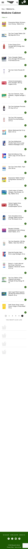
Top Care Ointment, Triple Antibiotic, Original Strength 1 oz (16, 95)
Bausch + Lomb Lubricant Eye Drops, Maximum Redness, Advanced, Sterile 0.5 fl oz (16, 266)
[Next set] (22, 316)
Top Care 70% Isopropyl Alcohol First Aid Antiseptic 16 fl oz (16, 119)
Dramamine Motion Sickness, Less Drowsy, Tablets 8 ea (17, 23)
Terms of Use (18, 547)
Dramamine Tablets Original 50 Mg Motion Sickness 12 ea (16, 179)
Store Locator (14, 535)
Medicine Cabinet (11, 9)
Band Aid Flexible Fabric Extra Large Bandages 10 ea (16, 253)
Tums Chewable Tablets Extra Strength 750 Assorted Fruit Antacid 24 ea (16, 59)
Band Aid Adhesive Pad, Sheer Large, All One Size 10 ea (16, 155)
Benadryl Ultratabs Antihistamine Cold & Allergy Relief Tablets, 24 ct (16, 230)
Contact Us (22, 535)
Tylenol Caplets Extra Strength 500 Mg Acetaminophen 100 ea (15, 205)
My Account (6, 535)
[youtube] (16, 539)
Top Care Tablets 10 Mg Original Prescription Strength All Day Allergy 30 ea (16, 280)
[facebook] (9, 539)
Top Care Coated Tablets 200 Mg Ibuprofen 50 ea (16, 34)
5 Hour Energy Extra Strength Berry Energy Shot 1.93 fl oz (16, 46)
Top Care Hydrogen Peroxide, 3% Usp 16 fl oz (17, 107)
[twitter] (12, 539)
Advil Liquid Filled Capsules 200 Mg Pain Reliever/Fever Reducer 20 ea (16, 293)
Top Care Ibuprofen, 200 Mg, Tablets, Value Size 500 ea (16, 242)
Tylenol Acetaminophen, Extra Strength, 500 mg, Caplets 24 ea (15, 82)
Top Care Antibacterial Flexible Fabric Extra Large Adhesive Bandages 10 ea (16, 143)
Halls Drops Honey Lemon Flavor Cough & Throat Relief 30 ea (16, 306)
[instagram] (19, 539)
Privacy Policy (10, 547)
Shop (3, 9)
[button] (25, 29)
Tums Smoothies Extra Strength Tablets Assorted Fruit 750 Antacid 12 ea (15, 217)
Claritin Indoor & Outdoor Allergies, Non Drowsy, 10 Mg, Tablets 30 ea (15, 192)
